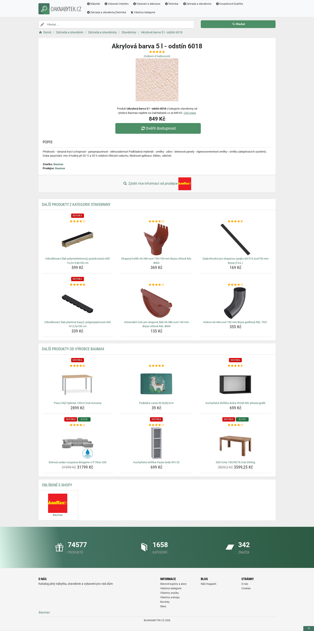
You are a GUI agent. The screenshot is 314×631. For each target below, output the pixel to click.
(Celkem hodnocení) (157, 56)
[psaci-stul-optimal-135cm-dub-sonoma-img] (77, 384)
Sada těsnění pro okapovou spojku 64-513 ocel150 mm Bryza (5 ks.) (235, 260)
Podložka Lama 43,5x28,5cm (156, 403)
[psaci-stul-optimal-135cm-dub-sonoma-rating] (77, 366)
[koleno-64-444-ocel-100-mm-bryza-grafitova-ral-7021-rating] (235, 285)
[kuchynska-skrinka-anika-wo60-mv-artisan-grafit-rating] (235, 366)
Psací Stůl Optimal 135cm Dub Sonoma (77, 403)
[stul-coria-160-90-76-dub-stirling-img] (235, 443)
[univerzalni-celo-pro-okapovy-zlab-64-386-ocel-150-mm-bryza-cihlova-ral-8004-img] (156, 303)
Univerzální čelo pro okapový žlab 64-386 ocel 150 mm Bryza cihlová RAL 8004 (156, 324)
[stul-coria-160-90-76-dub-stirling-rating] (235, 425)
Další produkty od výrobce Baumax (73, 349)
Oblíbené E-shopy (57, 485)
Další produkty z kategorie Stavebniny (76, 204)
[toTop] (308, 628)
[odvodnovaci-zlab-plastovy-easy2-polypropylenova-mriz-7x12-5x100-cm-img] (77, 303)
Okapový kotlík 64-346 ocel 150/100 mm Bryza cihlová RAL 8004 (156, 260)
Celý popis (190, 112)
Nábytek (95, 3)
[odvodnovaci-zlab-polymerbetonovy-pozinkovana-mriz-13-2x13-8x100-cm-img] (77, 239)
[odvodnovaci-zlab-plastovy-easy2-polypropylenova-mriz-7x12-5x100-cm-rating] (77, 285)
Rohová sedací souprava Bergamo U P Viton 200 (77, 462)
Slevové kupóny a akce (173, 583)
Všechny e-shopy (170, 597)
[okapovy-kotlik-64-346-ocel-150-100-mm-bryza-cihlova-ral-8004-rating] (156, 221)
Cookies (246, 588)
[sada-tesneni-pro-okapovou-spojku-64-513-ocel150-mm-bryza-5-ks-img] (235, 239)
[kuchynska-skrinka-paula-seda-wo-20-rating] (156, 425)
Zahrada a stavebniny (198, 3)
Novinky (165, 601)
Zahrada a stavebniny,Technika (108, 12)
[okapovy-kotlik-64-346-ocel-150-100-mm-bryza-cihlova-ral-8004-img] (156, 239)
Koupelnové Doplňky (231, 3)
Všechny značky (169, 592)
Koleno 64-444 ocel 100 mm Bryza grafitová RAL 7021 (235, 322)
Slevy (163, 606)
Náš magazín (208, 583)
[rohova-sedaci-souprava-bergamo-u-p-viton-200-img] (77, 443)
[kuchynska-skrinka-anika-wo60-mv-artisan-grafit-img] (235, 384)
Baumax (58, 164)
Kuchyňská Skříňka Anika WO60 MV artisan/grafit (235, 403)
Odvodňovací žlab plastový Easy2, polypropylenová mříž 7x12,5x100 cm (77, 324)
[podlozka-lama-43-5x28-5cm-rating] (156, 366)
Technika (173, 3)
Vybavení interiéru (118, 3)
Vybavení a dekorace (148, 3)
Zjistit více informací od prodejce (153, 183)
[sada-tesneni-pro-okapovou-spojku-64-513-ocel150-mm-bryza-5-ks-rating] (235, 221)
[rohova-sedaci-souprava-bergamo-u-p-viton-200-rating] (77, 425)
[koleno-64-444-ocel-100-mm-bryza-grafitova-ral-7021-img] (235, 303)
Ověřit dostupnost (161, 128)
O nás (244, 583)
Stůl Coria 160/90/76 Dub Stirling (235, 462)
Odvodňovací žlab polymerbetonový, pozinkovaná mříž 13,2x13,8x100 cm (77, 260)
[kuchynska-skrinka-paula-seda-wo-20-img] (156, 443)
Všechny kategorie (144, 12)
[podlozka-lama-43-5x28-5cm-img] (156, 384)
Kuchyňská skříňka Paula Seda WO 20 (156, 462)
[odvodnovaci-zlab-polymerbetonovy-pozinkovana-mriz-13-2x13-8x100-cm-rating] (77, 221)
